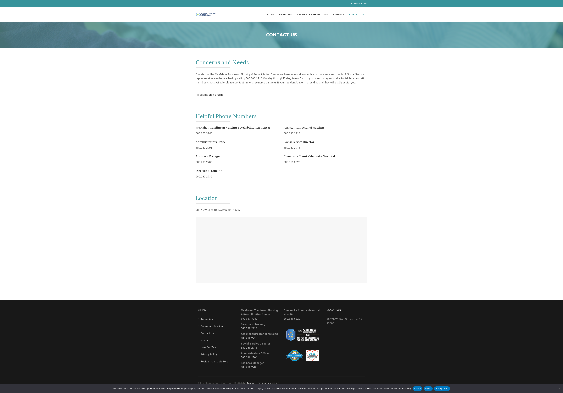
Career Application (212, 326)
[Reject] (559, 388)
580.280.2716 (249, 347)
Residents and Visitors (312, 14)
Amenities (285, 14)
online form (216, 94)
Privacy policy (442, 388)
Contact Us (357, 14)
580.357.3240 (249, 318)
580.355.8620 (292, 318)
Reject (428, 388)
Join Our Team (209, 347)
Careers (338, 14)
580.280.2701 (249, 357)
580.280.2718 (249, 338)
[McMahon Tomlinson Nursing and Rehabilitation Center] (206, 14)
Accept (417, 388)
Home (270, 14)
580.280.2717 (249, 328)
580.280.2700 (249, 367)
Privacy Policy (209, 354)
